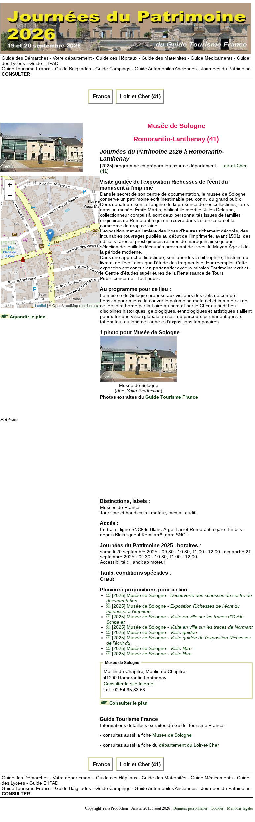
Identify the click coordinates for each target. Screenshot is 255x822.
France (100, 96)
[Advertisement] (49, 374)
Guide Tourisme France (171, 397)
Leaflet (40, 305)
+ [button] (10, 185)
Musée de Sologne (172, 735)
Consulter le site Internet (129, 683)
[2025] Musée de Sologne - (182, 627)
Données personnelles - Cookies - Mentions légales (213, 808)
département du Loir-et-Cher (189, 745)
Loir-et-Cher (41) (140, 96)
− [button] (10, 195)
